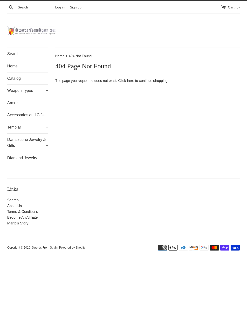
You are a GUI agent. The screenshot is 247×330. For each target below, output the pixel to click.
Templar (27, 127)
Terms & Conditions (22, 211)
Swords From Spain (45, 247)
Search (13, 54)
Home (12, 66)
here (130, 81)
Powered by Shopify (72, 247)
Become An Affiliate (22, 217)
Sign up (76, 7)
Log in (60, 7)
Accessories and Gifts (27, 115)
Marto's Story (17, 223)
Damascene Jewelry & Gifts (27, 142)
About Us (14, 206)
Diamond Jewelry (27, 158)
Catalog (14, 78)
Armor (27, 103)
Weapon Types (27, 90)
